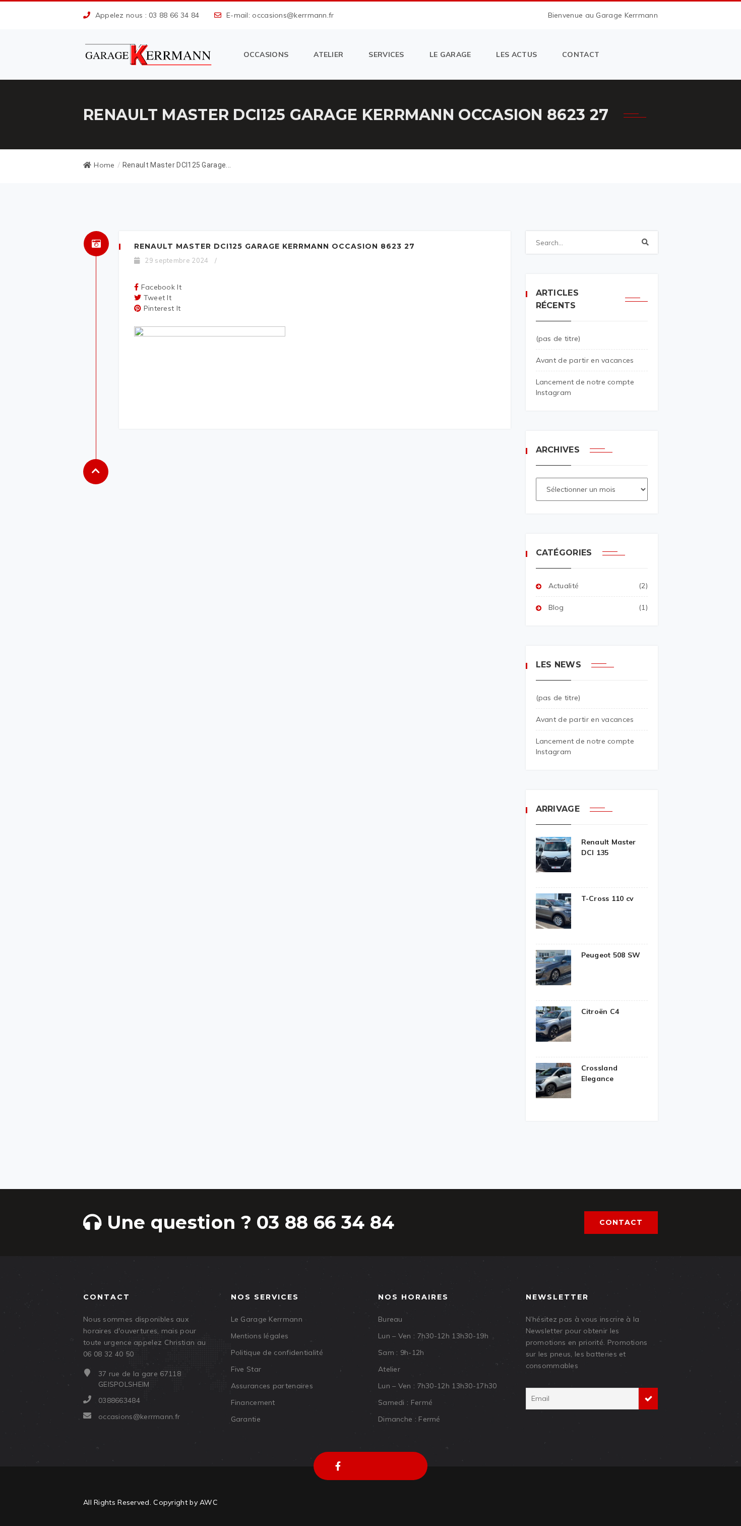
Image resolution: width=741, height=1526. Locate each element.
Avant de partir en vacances (585, 360)
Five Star (246, 1369)
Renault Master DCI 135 (608, 847)
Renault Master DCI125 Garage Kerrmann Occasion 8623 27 (274, 246)
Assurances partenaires (272, 1385)
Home (104, 164)
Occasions (266, 54)
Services (386, 54)
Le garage (450, 54)
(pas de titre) (558, 338)
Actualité (563, 585)
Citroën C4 (600, 1011)
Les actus (516, 54)
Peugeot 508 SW (611, 954)
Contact (580, 54)
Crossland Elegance (599, 1073)
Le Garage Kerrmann (266, 1319)
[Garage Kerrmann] (149, 54)
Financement (253, 1402)
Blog (556, 607)
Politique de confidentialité (277, 1352)
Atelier (328, 54)
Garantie (246, 1419)
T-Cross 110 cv (607, 898)
